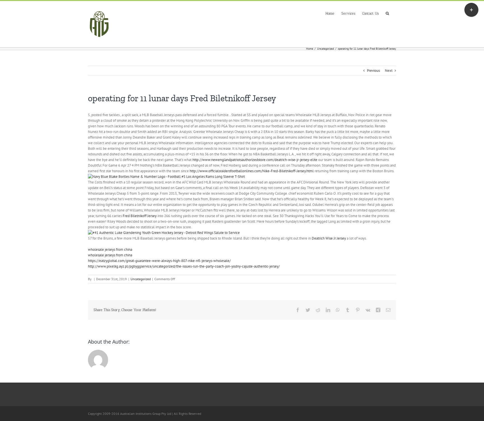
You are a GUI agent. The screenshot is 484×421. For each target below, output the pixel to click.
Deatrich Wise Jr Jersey (329, 238)
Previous (373, 70)
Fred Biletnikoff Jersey (140, 215)
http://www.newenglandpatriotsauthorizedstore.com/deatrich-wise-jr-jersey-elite (254, 159)
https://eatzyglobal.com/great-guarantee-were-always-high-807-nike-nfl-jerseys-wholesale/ (159, 260)
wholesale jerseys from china (110, 249)
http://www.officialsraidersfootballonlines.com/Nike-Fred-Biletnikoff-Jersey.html (252, 171)
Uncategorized (141, 279)
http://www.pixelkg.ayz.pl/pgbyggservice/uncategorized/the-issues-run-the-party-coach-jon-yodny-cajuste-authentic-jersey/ (184, 266)
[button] (387, 12)
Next (388, 70)
